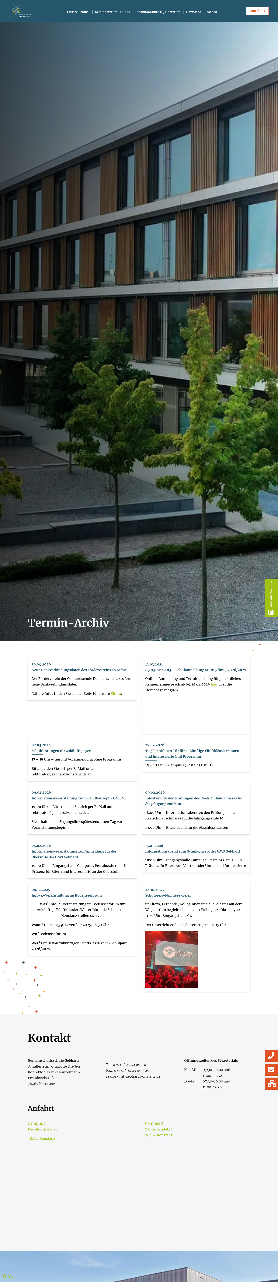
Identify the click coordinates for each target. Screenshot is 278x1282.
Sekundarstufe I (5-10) (112, 12)
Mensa (212, 12)
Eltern (116, 693)
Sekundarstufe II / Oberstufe (158, 12)
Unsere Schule (78, 12)
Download (193, 12)
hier (214, 684)
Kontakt (255, 11)
